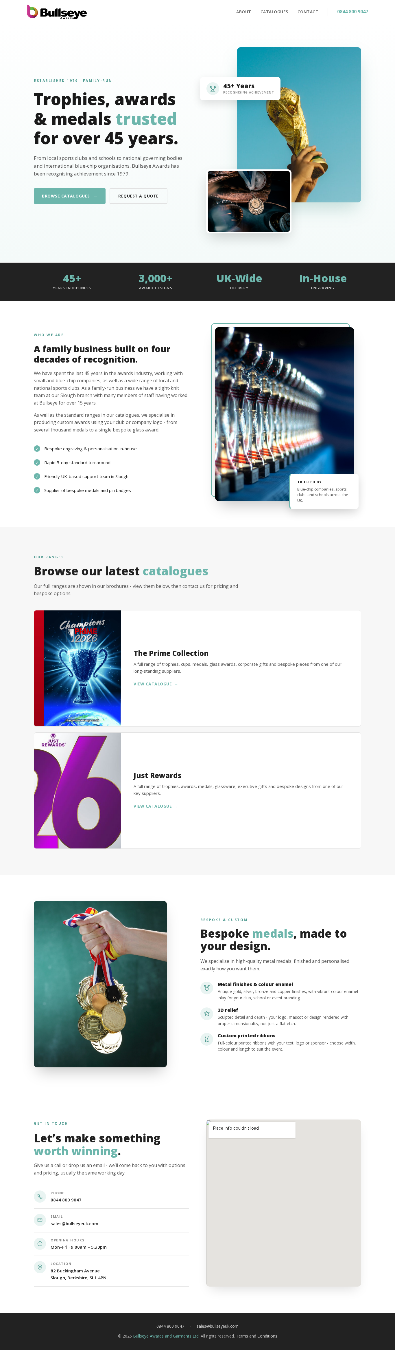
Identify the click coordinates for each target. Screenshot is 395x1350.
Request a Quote (138, 196)
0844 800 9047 (352, 11)
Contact (308, 11)
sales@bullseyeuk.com (74, 1223)
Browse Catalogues (69, 196)
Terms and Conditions (256, 1336)
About (243, 11)
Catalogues (274, 11)
